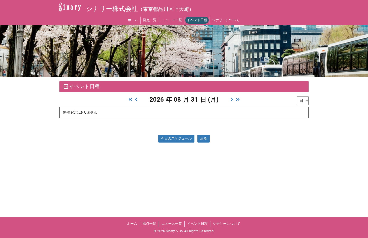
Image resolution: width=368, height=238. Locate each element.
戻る (203, 138)
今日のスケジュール (176, 138)
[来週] (232, 99)
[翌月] (238, 99)
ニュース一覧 (171, 20)
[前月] (130, 99)
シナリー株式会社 (140, 8)
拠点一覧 (150, 20)
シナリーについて (225, 20)
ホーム (133, 20)
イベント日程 (197, 20)
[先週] (136, 99)
